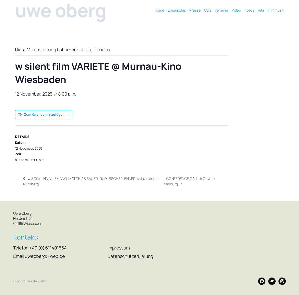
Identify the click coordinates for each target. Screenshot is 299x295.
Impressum (118, 248)
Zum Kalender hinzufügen (44, 114)
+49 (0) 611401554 (48, 248)
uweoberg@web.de (45, 256)
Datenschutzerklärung (130, 256)
